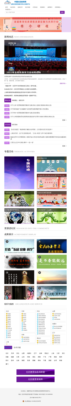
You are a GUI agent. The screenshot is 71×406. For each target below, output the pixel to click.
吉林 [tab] (40, 353)
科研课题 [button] (57, 7)
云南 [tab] (17, 360)
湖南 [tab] (39, 357)
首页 (6, 7)
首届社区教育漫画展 (44, 193)
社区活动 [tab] (14, 124)
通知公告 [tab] (7, 100)
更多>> (64, 120)
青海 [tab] (39, 360)
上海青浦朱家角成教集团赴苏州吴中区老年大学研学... (20, 92)
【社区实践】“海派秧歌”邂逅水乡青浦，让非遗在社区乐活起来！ (31, 129)
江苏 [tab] (58, 353)
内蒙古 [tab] (29, 353)
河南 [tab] (28, 357)
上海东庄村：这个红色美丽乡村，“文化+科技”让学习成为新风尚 (31, 133)
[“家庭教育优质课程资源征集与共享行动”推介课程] (35, 24)
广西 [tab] (50, 357)
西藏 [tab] (33, 360)
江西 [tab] (17, 357)
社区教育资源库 (35, 379)
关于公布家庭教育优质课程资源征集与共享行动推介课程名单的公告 (32, 116)
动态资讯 (12, 7)
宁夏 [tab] (44, 360)
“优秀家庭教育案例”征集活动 (15, 193)
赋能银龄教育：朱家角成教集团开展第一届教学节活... (20, 95)
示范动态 (35, 7)
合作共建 (17, 347)
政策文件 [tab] (21, 100)
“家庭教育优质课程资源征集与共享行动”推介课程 (52, 175)
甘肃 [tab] (28, 360)
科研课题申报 (42, 158)
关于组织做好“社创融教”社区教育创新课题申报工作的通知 (29, 109)
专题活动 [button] (7, 9)
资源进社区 (10, 228)
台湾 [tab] (55, 360)
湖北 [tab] (33, 357)
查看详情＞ (63, 83)
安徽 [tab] (7, 357)
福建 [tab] (12, 357)
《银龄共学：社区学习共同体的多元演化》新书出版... (20, 86)
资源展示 (42, 7)
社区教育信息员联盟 (35, 372)
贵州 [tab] (12, 360)
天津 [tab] (12, 353)
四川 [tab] (7, 360)
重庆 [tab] (60, 357)
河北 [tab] (17, 353)
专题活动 (8, 151)
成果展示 (50, 7)
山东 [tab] (23, 357)
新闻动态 (8, 37)
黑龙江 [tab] (47, 353)
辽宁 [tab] (35, 353)
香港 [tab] (60, 360)
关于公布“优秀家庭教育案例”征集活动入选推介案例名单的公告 (31, 105)
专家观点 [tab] (14, 100)
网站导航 (8, 347)
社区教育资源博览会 (12, 210)
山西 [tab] (23, 353)
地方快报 (27, 7)
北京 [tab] (7, 353)
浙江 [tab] (63, 353)
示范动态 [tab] (7, 124)
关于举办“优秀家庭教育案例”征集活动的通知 (25, 113)
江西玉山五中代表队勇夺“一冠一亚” (22, 142)
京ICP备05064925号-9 (35, 397)
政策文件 (20, 7)
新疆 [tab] (50, 360)
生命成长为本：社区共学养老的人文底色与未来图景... (20, 89)
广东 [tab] (44, 357)
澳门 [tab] (7, 364)
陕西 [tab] (23, 360)
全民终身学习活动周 (44, 210)
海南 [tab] (55, 357)
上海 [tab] (52, 353)
